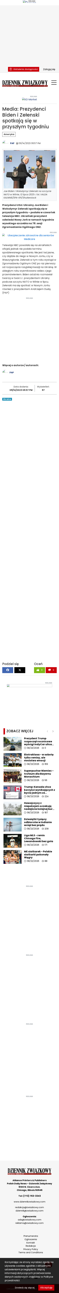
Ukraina (7, 399)
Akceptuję (46, 1287)
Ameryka (9, 134)
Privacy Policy (30, 1249)
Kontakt (30, 1242)
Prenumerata (31, 1236)
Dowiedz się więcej (24, 1287)
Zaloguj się (49, 69)
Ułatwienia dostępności (25, 69)
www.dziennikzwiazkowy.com (29, 1201)
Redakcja (31, 1245)
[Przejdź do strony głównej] (25, 83)
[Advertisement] (29, 35)
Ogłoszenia (31, 1239)
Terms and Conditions (30, 1252)
